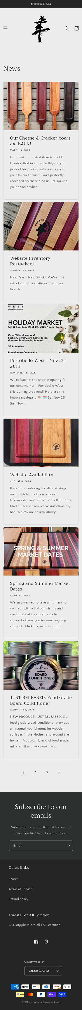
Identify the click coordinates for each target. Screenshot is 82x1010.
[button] (5, 28)
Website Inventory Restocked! (30, 261)
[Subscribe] (68, 846)
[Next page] (59, 773)
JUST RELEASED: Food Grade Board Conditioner (41, 700)
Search (14, 879)
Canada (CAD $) (39, 970)
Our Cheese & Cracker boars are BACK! (40, 141)
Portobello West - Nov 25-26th (38, 363)
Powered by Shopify (52, 1002)
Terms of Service (20, 889)
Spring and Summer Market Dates (40, 586)
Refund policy (18, 899)
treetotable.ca (35, 1002)
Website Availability (31, 475)
